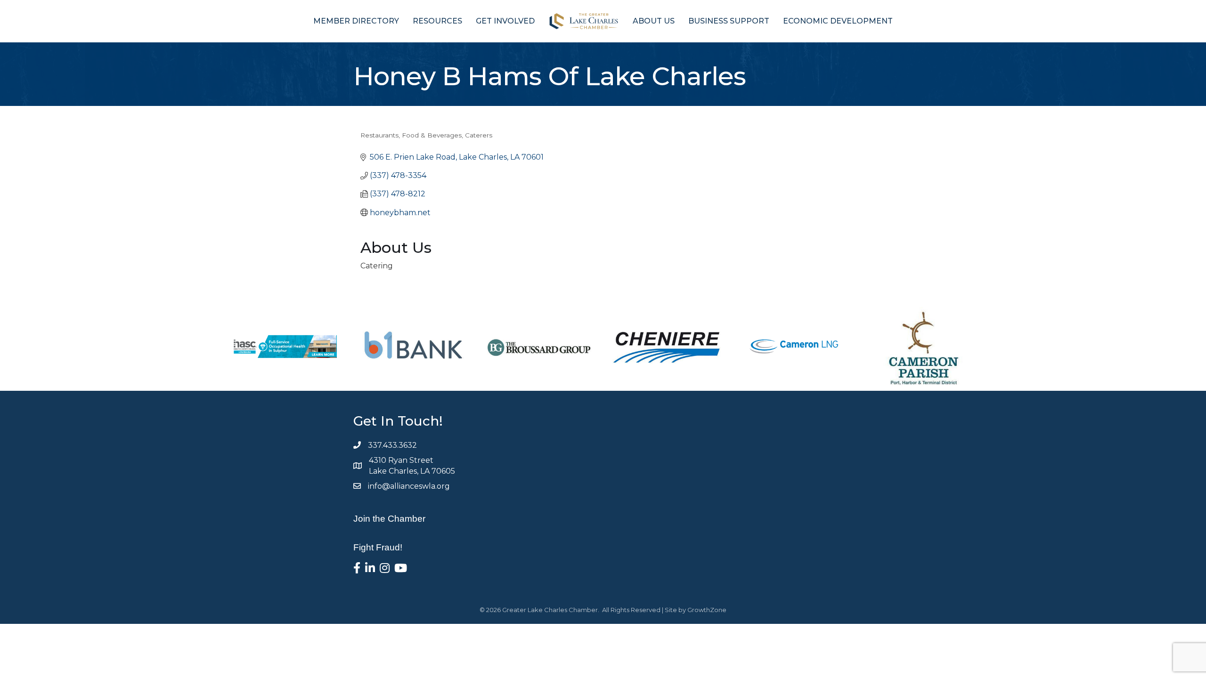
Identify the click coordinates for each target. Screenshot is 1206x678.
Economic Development (838, 20)
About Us (654, 20)
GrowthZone (706, 609)
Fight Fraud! (377, 547)
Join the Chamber (389, 519)
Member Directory (356, 20)
